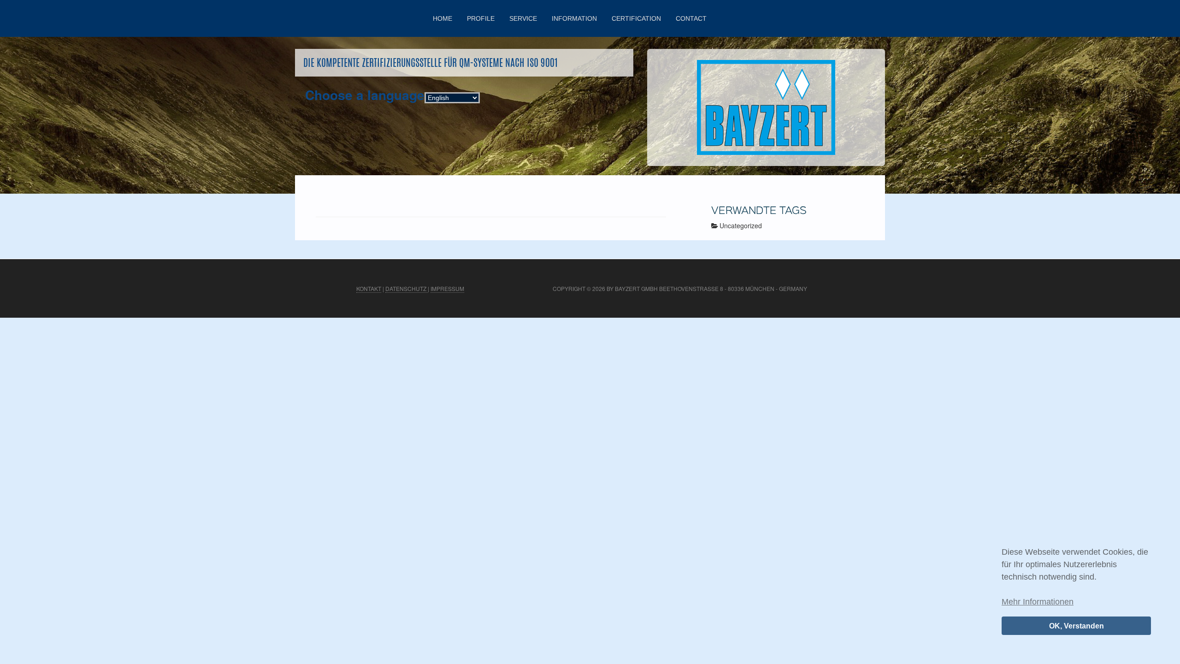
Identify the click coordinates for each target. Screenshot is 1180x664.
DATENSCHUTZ (406, 288)
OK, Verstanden (1076, 626)
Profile (481, 18)
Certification (636, 18)
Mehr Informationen (1038, 601)
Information (574, 18)
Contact (691, 18)
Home (442, 18)
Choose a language (365, 95)
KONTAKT (368, 288)
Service (523, 18)
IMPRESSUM (447, 288)
